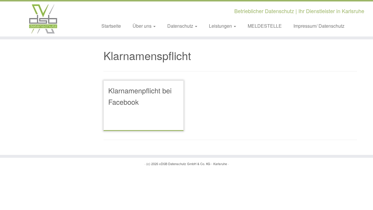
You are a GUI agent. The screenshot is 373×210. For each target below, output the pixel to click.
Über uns (143, 25)
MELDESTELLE (265, 25)
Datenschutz (180, 25)
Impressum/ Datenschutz (318, 25)
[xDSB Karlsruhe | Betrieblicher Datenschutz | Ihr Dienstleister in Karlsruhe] (43, 19)
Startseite (111, 25)
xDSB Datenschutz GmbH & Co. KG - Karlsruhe (193, 163)
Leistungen (221, 25)
